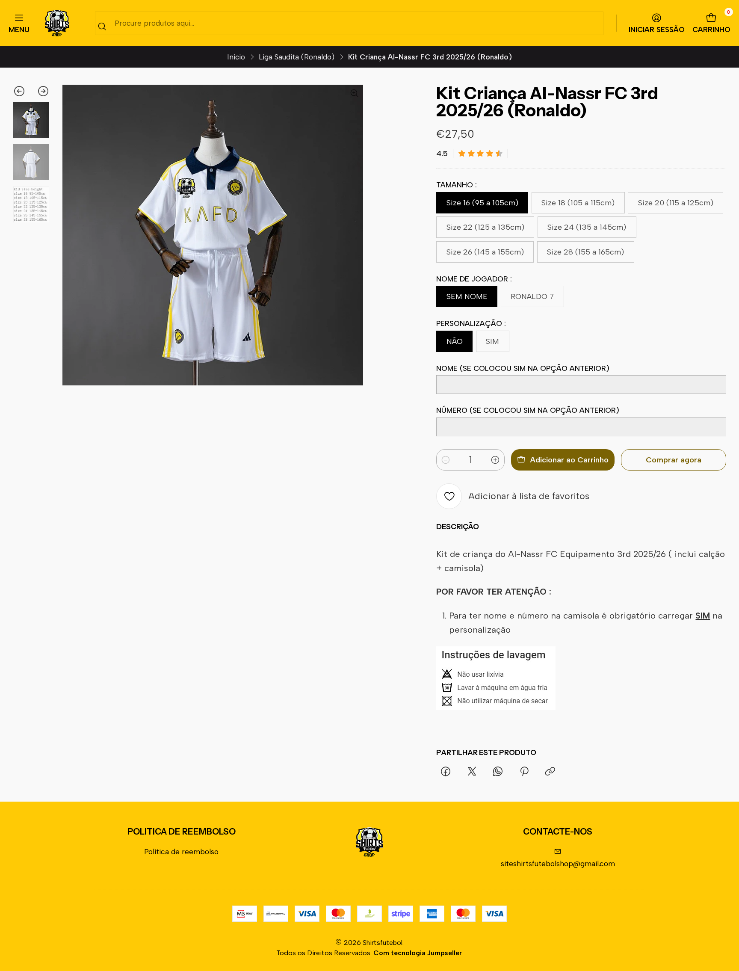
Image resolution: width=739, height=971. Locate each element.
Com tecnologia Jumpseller (417, 953)
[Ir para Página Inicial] (57, 23)
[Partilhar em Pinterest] (524, 772)
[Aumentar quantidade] (495, 460)
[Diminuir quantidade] (446, 460)
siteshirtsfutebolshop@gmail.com (558, 863)
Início (236, 57)
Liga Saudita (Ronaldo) (296, 57)
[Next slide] (40, 91)
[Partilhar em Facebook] (445, 772)
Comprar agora (673, 460)
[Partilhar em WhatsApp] (498, 772)
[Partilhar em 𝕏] (472, 772)
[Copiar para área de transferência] (550, 772)
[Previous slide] (22, 91)
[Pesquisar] (102, 26)
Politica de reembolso (181, 851)
